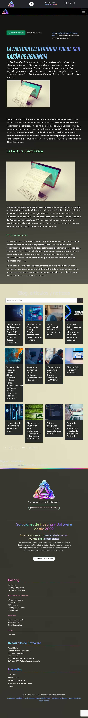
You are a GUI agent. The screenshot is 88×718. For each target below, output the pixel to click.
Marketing (12, 674)
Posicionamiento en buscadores (20, 683)
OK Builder (12, 585)
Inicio (54, 33)
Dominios (11, 635)
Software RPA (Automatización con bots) (24, 661)
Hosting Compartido (16, 588)
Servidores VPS (14, 622)
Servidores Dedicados (16, 620)
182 (23, 448)
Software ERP (13, 656)
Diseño (10, 686)
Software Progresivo (16, 653)
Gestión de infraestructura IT (19, 651)
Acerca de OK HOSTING (44, 559)
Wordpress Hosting (15, 600)
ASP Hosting (13, 605)
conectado (22, 465)
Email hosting (13, 610)
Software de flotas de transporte (21, 658)
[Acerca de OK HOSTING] (44, 561)
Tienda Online (13, 677)
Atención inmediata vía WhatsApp (45, 508)
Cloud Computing (15, 625)
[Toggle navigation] (84, 11)
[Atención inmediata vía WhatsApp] (44, 510)
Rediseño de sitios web (17, 680)
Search (80, 300)
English (70, 3)
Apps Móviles (13, 648)
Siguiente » (32, 448)
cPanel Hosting (14, 602)
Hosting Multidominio (16, 590)
